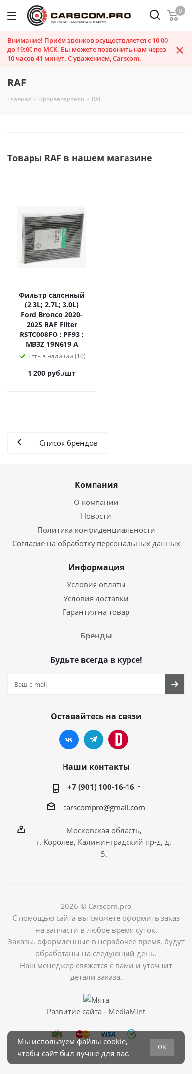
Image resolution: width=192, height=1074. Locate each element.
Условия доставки (96, 598)
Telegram (93, 739)
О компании (96, 502)
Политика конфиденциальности (96, 530)
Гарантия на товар (96, 612)
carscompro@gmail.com (104, 807)
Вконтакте (69, 739)
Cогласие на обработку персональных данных (96, 543)
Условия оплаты (96, 584)
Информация (96, 567)
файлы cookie (101, 1041)
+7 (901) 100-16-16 (100, 787)
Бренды (96, 635)
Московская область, (104, 830)
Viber (118, 739)
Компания (96, 484)
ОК (162, 1046)
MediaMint (126, 1011)
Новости (96, 516)
